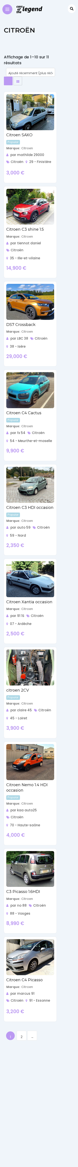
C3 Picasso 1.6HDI (23, 891)
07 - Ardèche (20, 623)
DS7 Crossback (21, 324)
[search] (71, 8)
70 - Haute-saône (25, 825)
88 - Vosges (20, 913)
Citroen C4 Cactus (23, 413)
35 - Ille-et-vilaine (25, 258)
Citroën (17, 161)
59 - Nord (18, 535)
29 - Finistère (40, 161)
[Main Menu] (7, 9)
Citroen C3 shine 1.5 (25, 229)
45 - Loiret (18, 718)
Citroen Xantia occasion (29, 602)
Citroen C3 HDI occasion (30, 507)
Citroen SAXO (19, 135)
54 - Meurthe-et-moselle (31, 441)
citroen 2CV (17, 690)
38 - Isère (18, 346)
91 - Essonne (39, 1000)
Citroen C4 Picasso (24, 980)
